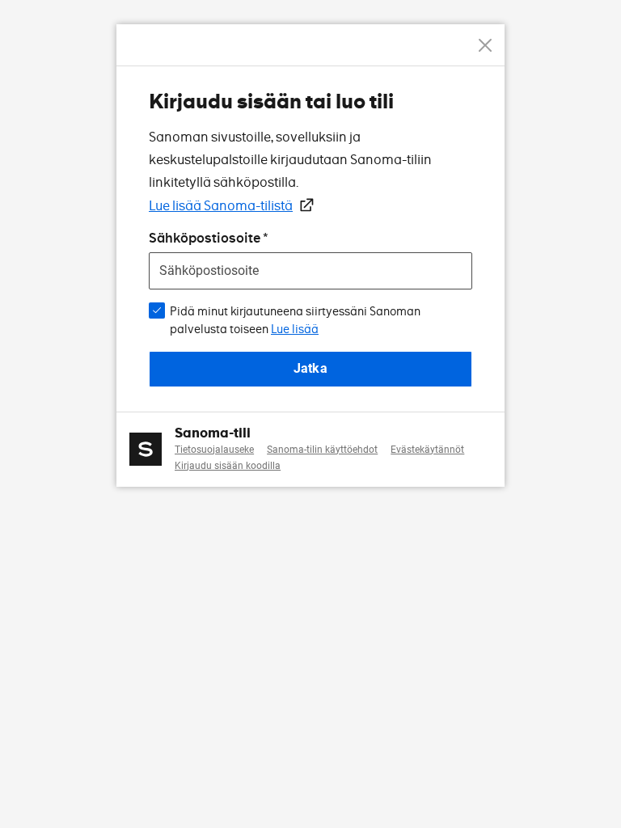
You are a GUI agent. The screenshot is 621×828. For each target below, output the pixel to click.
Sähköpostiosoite (204, 238)
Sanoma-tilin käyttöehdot (322, 449)
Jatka (310, 368)
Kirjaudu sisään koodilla (228, 465)
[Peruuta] (485, 45)
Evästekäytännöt (427, 449)
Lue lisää (295, 329)
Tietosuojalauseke (214, 449)
